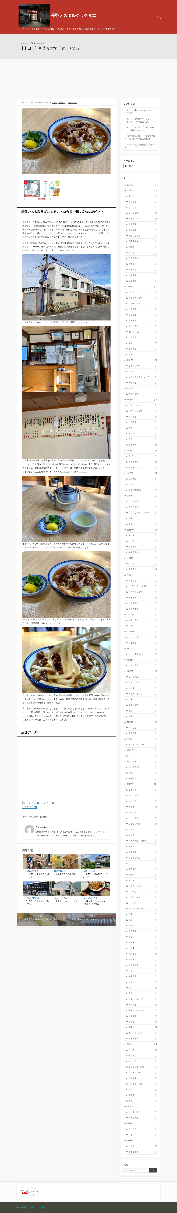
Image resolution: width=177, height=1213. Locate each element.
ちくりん (143, 207)
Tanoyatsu (72, 102)
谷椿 (143, 716)
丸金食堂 (143, 230)
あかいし (143, 196)
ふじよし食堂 (143, 857)
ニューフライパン (143, 654)
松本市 (142, 671)
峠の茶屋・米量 (143, 1084)
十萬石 (143, 925)
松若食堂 (143, 422)
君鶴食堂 (143, 416)
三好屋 (143, 541)
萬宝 (143, 1027)
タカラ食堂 (143, 507)
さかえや (143, 1129)
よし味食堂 (86, 898)
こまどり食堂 (143, 365)
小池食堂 (143, 642)
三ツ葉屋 (143, 314)
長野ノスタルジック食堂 (34, 1207)
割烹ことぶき (143, 235)
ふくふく (143, 852)
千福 (143, 936)
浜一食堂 (143, 1004)
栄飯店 (143, 982)
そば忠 (143, 835)
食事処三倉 (143, 1038)
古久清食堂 (143, 603)
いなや (143, 292)
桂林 (143, 987)
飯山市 (142, 1106)
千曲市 (142, 399)
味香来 (143, 942)
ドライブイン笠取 (143, 744)
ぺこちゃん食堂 (143, 411)
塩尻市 (142, 473)
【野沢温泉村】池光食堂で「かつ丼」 (139, 146)
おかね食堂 (143, 818)
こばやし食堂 (143, 823)
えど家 (143, 806)
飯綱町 (142, 1123)
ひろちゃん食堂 (143, 592)
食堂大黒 (143, 445)
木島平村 (142, 631)
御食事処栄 (143, 241)
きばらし (143, 456)
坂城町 (142, 450)
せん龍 (143, 829)
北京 (143, 920)
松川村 (142, 659)
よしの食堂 (143, 501)
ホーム (23, 43)
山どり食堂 (143, 326)
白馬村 (142, 722)
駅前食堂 (143, 281)
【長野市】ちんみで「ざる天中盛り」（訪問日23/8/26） (139, 129)
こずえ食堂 (143, 394)
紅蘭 (143, 484)
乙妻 (143, 914)
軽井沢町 (142, 750)
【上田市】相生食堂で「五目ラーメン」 (37, 875)
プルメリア (143, 891)
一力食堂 (143, 309)
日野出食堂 (35, 898)
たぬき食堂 (143, 665)
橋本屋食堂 (143, 552)
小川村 (142, 558)
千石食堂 (143, 931)
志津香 (143, 247)
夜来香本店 (143, 609)
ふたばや (143, 1061)
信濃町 (142, 388)
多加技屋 (143, 320)
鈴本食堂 (143, 382)
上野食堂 (92, 871)
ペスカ (143, 371)
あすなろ (143, 580)
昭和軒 (143, 518)
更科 (143, 1089)
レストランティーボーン (143, 377)
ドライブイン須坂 (143, 1067)
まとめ (142, 185)
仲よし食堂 (143, 620)
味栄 (143, 699)
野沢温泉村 (142, 761)
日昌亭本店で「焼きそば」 (65, 874)
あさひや (143, 790)
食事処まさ (143, 1151)
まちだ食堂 (143, 462)
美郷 (143, 524)
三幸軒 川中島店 (143, 908)
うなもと (57, 898)
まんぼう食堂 (143, 682)
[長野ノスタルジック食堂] (34, 15)
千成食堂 (143, 1078)
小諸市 (142, 575)
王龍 (143, 439)
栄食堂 (143, 264)
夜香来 (143, 948)
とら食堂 (143, 1055)
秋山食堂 (143, 1016)
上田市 (32, 43)
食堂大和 (143, 569)
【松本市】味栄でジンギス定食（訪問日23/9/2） (140, 111)
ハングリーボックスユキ (143, 512)
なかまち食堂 (143, 1112)
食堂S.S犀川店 (143, 490)
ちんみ (143, 846)
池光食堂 (143, 778)
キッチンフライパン (143, 467)
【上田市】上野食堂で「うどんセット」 (95, 875)
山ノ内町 (142, 614)
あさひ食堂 (143, 795)
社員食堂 (143, 337)
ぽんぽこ (143, 869)
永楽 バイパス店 (143, 999)
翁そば (143, 1021)
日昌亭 (62, 871)
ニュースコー (143, 1072)
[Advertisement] (88, 78)
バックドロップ (143, 886)
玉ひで (143, 433)
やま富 (143, 874)
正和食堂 (143, 479)
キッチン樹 (143, 218)
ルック (143, 1134)
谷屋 (143, 1101)
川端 (143, 970)
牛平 (143, 428)
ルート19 (143, 903)
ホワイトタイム (143, 897)
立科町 (142, 739)
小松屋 (143, 1146)
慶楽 (143, 710)
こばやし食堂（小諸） (143, 586)
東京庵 (143, 1095)
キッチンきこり (143, 693)
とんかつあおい (143, 405)
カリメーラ (143, 880)
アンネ (143, 535)
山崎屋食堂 (143, 965)
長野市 (142, 784)
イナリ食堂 (143, 1117)
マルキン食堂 (143, 303)
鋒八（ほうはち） (143, 1033)
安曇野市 (142, 529)
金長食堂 (143, 348)
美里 (143, 343)
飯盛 (143, 354)
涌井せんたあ (143, 331)
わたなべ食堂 (143, 637)
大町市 (142, 495)
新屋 (143, 773)
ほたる (143, 863)
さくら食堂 (143, 676)
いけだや (143, 801)
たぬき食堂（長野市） (143, 840)
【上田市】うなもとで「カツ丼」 (66, 902)
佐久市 (142, 360)
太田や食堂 (143, 705)
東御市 (142, 648)
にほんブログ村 (29, 807)
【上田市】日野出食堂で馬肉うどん (37, 902)
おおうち (143, 812)
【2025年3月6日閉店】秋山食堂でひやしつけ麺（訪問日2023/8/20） (140, 137)
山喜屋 (143, 959)
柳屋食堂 (143, 976)
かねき (143, 1050)
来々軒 (143, 625)
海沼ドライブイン (143, 1010)
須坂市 (142, 1044)
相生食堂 (34, 871)
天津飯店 (143, 953)
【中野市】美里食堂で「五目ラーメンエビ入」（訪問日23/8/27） (140, 120)
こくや (143, 563)
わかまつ (143, 688)
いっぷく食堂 (143, 767)
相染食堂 (41, 43)
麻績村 (142, 1140)
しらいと (143, 756)
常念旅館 (143, 546)
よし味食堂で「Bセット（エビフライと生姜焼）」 (94, 902)
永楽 (143, 993)
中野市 (142, 286)
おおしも (143, 727)
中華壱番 (143, 597)
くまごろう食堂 (143, 298)
